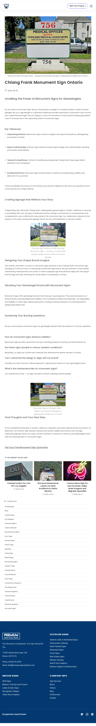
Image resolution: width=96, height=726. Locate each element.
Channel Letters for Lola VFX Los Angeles (18, 484)
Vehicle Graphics (11, 591)
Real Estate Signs (57, 656)
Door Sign (8, 536)
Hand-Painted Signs (58, 646)
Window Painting (56, 660)
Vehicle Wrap (10, 596)
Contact (53, 698)
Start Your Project (77, 6)
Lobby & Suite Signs (10, 688)
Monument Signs (11, 562)
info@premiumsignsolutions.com (21, 665)
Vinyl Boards (9, 600)
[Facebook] (82, 714)
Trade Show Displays (11, 694)
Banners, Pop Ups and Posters (15, 684)
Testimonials (55, 694)
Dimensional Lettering (59, 643)
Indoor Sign (9, 545)
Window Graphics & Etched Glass (63, 667)
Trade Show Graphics (13, 583)
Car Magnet (9, 519)
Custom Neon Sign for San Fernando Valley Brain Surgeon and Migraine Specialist (77, 487)
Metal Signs (9, 557)
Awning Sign (9, 506)
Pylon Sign (9, 579)
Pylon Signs (55, 653)
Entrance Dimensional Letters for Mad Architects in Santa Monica (48, 487)
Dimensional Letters (12, 532)
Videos (53, 688)
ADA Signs (6, 681)
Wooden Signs (10, 608)
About (52, 684)
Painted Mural (10, 570)
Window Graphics (11, 604)
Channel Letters (11, 523)
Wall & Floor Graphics (58, 663)
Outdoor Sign (10, 566)
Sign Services (55, 681)
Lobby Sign (9, 553)
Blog (6, 511)
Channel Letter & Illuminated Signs (64, 640)
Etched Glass (10, 540)
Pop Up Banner (10, 574)
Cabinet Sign (10, 515)
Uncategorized (10, 587)
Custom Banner (11, 528)
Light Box (8, 549)
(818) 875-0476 (14, 662)
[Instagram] (87, 714)
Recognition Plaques (10, 691)
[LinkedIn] (92, 714)
